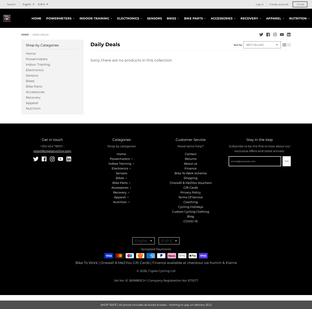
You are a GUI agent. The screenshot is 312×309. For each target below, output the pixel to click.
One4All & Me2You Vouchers (191, 183)
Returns (190, 159)
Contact (190, 154)
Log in (260, 4)
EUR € (41, 4)
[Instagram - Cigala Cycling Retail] (275, 34)
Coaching (190, 202)
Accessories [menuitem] (222, 18)
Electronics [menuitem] (128, 18)
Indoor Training (38, 64)
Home (25, 34)
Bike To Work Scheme (191, 173)
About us (190, 163)
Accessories (35, 92)
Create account (279, 4)
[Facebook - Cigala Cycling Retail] (268, 34)
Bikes (30, 81)
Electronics (35, 70)
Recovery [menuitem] (249, 18)
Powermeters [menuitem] (58, 18)
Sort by (238, 44)
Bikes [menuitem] (171, 18)
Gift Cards (190, 187)
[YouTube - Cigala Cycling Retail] (282, 34)
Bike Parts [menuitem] (193, 18)
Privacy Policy (190, 192)
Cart (300, 4)
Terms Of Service (190, 197)
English (27, 4)
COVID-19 (190, 221)
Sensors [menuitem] (154, 18)
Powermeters (37, 59)
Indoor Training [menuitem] (94, 18)
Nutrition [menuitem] (298, 18)
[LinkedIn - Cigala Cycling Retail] (289, 34)
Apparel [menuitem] (273, 18)
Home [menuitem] (36, 18)
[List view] (289, 45)
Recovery (33, 97)
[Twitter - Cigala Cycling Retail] (261, 34)
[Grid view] (284, 45)
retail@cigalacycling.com (52, 151)
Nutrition (33, 108)
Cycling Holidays (190, 207)
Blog (190, 216)
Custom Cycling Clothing (190, 211)
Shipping (191, 178)
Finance (191, 168)
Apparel (32, 103)
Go (286, 161)
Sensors (32, 75)
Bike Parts (34, 86)
